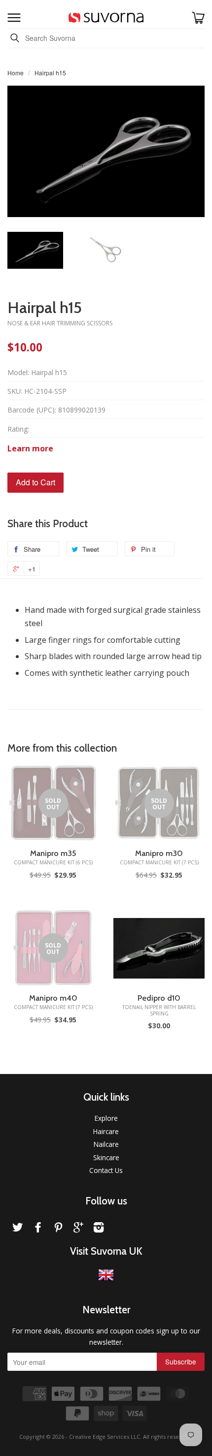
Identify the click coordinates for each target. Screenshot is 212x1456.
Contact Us (106, 1170)
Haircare (106, 1131)
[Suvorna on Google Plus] (78, 1229)
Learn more (30, 448)
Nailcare (106, 1144)
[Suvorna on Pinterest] (58, 1229)
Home (15, 72)
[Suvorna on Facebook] (38, 1229)
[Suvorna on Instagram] (98, 1229)
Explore (106, 1118)
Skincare (106, 1157)
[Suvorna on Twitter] (17, 1229)
